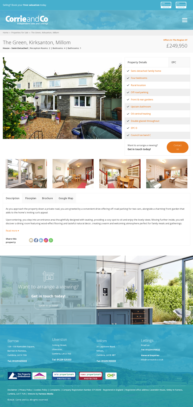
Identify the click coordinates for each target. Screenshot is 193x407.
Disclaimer (12, 389)
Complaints (55, 389)
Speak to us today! (48, 305)
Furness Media (46, 393)
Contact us (178, 147)
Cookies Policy (40, 389)
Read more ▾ (12, 230)
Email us (145, 345)
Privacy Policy (25, 389)
